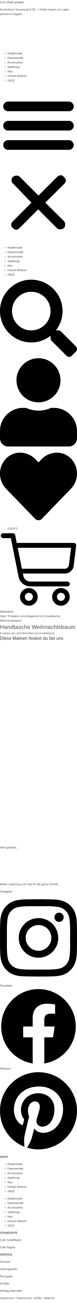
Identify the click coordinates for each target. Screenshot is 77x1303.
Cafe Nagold (7, 1247)
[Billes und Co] (28, 788)
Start (3, 616)
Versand (5, 1261)
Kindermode (14, 53)
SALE (11, 80)
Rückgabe (6, 1276)
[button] (38, 164)
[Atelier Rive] (37, 699)
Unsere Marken (17, 75)
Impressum (7, 1298)
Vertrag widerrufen (11, 1290)
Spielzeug (13, 66)
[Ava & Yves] (14, 729)
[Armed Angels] (28, 669)
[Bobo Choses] (28, 842)
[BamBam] (21, 771)
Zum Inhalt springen (12, 2)
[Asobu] (18, 678)
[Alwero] (11, 662)
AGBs (38, 1298)
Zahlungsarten (8, 1269)
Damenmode (15, 57)
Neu (10, 71)
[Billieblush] (28, 805)
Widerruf (49, 1298)
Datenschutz (24, 1298)
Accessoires (15, 62)
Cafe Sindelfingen (10, 1240)
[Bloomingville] (28, 836)
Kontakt (4, 1283)
